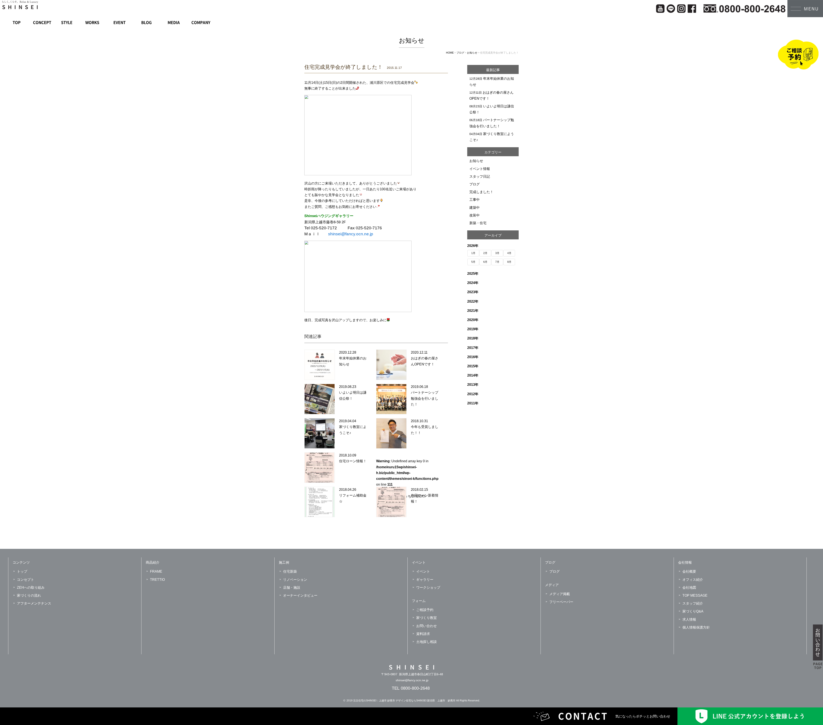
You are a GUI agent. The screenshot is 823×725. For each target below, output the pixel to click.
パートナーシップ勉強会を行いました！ (424, 398)
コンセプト (25, 579)
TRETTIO (157, 579)
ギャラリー (424, 579)
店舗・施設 (291, 587)
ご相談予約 (424, 610)
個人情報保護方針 (696, 627)
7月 (497, 261)
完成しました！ (481, 192)
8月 (509, 261)
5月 (473, 261)
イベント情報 (479, 169)
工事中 (474, 199)
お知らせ (476, 161)
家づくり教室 (426, 618)
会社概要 (689, 571)
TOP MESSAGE (694, 595)
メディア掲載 (559, 594)
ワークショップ (428, 587)
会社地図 (689, 587)
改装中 (474, 215)
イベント (423, 571)
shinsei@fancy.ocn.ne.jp (412, 680)
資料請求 (423, 634)
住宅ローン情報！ (352, 461)
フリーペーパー (561, 602)
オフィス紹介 (692, 579)
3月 (497, 253)
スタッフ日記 (479, 176)
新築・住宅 (478, 223)
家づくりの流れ (29, 595)
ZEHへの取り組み (31, 587)
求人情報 (689, 619)
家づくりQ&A (692, 611)
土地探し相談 (426, 642)
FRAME (156, 571)
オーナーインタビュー (300, 595)
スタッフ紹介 (692, 603)
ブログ (474, 184)
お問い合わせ (426, 626)
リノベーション (295, 579)
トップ (22, 571)
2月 (485, 253)
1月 (473, 253)
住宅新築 (290, 571)
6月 (485, 261)
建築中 (474, 207)
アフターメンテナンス (34, 603)
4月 (509, 253)
